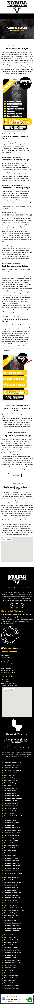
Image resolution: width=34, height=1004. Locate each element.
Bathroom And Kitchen (8, 664)
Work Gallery (5, 681)
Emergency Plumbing (8, 658)
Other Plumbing (6, 668)
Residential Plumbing (7, 670)
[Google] (22, 605)
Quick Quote (5, 679)
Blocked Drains (5, 655)
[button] (17, 15)
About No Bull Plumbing (12, 611)
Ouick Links (7, 676)
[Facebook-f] (12, 605)
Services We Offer (9, 652)
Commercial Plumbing (8, 672)
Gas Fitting (4, 662)
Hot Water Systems (7, 660)
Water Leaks (5, 666)
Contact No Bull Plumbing (9, 685)
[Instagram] (17, 605)
